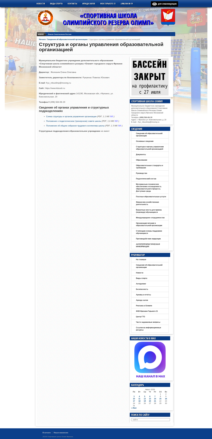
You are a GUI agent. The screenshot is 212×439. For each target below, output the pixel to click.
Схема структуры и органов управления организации (71, 116)
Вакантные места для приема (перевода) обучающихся (149, 211)
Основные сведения (144, 141)
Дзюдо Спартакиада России (59, 34)
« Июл (134, 408)
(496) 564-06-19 (127, 3)
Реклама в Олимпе (144, 306)
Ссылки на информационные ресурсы (148, 329)
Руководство (141, 173)
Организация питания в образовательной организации (149, 224)
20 (150, 401)
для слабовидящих (167, 3)
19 (145, 401)
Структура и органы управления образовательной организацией (150, 148)
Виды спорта (56, 3)
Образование (141, 160)
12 (145, 399)
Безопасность (142, 289)
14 (155, 399)
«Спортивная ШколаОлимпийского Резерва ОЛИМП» (108, 19)
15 (160, 399)
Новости (40, 3)
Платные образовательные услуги (151, 197)
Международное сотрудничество (150, 218)
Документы (141, 154)
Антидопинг (141, 284)
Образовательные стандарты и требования (149, 166)
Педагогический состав (146, 179)
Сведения (40, 10)
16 (166, 399)
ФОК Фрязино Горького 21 (147, 311)
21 (155, 401)
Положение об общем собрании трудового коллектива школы (75, 126)
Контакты (72, 3)
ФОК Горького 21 (108, 3)
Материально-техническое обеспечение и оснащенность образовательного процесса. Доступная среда (148, 187)
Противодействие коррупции (148, 239)
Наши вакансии (61, 432)
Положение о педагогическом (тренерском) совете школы (73, 121)
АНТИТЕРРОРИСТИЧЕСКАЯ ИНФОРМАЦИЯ (148, 245)
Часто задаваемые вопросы (148, 322)
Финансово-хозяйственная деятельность (147, 203)
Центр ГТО (140, 317)
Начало (42, 39)
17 (134, 401)
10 (134, 399)
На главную (141, 260)
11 (139, 399)
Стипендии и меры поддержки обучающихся (149, 232)
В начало (47, 432)
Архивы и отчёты (143, 295)
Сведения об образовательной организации (67, 39)
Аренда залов (88, 3)
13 (150, 399)
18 (139, 401)
